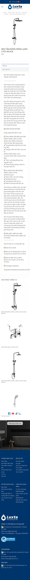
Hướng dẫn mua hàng (7, 495)
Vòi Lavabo (19, 467)
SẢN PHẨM (11, 12)
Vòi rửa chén (19, 472)
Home (4, 12)
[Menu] (2, 7)
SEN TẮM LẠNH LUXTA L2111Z (9, 347)
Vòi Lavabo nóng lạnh (22, 469)
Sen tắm (18, 463)
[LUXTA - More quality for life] (15, 6)
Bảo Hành (4, 487)
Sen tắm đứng (20, 461)
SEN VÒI (18, 12)
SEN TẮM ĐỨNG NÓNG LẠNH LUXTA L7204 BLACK (13, 312)
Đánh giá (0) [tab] (6, 69)
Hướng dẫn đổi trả (6, 493)
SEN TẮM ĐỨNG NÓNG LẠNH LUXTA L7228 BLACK (13, 381)
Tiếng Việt (14, 1)
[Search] (10, 2)
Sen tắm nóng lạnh (21, 465)
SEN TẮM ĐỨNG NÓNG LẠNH (18, 14)
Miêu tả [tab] (5, 65)
